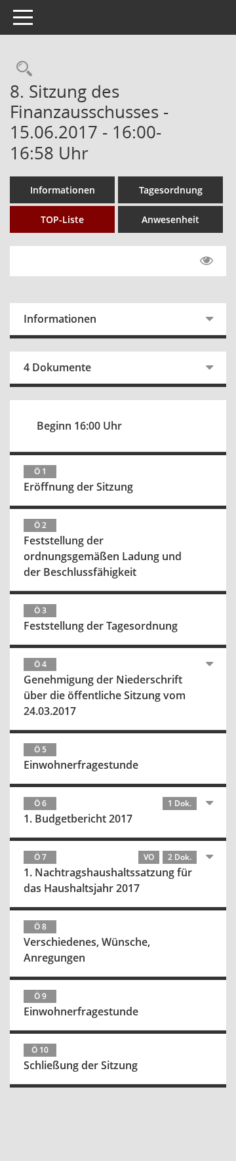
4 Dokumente (57, 367)
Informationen (62, 190)
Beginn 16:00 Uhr (79, 425)
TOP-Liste (62, 219)
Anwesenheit (170, 219)
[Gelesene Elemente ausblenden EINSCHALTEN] (206, 261)
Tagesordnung (171, 190)
